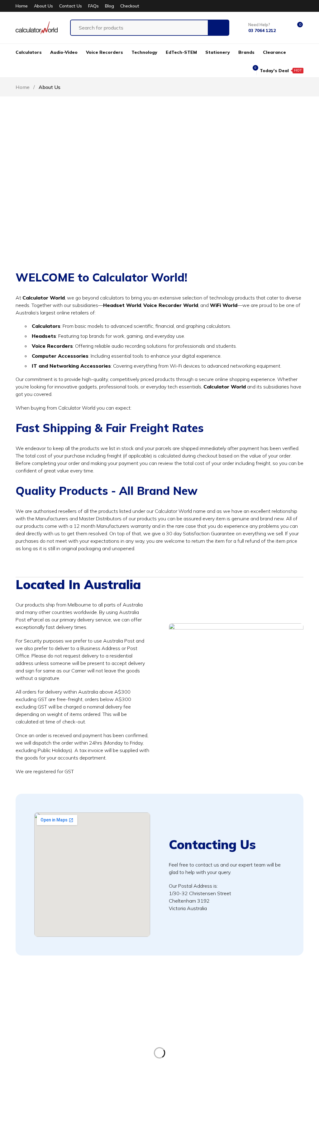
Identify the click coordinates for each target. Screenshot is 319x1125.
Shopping (119, 1061)
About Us (43, 6)
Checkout (129, 6)
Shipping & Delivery (269, 1061)
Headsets (194, 1049)
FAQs (93, 6)
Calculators (195, 1026)
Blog (109, 6)
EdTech (191, 1072)
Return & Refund (265, 1037)
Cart (113, 1072)
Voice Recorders (201, 1037)
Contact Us (70, 6)
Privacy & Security (267, 1049)
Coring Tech (148, 1115)
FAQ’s (114, 1084)
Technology (196, 1061)
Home (22, 6)
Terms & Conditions (268, 1026)
